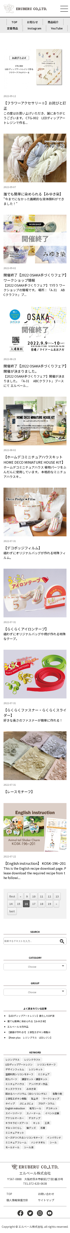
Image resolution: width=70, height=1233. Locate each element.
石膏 (42, 1127)
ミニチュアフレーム (15, 1142)
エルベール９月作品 (17, 1026)
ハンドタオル (38, 1142)
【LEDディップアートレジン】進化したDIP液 (30, 1015)
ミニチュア (44, 1074)
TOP (14, 22)
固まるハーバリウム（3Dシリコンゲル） (26, 1093)
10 (33, 896)
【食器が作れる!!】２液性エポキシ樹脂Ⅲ (29, 1032)
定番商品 (12, 28)
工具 (47, 1122)
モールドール (12, 1147)
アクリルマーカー (14, 1118)
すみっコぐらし (13, 1127)
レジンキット (36, 1069)
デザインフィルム (14, 1069)
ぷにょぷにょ (26, 1103)
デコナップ (34, 1118)
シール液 (28, 1147)
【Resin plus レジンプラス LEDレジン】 (29, 1037)
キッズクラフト (13, 1088)
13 (57, 896)
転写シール (35, 1108)
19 (49, 904)
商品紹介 (53, 22)
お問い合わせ (46, 1194)
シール (53, 1142)
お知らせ (32, 22)
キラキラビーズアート (16, 1122)
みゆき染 (31, 1088)
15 (18, 904)
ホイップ (10, 1103)
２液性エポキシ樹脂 (15, 1098)
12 (49, 896)
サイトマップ (46, 1200)
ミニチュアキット (14, 1132)
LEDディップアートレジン (18, 1064)
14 (10, 904)
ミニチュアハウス (14, 1084)
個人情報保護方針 (17, 1200)
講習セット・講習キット (34, 1079)
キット (36, 1122)
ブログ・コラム (46, 1103)
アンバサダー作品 (38, 1084)
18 (41, 904)
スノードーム (33, 1113)
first (12, 896)
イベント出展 (52, 1113)
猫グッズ (31, 1127)
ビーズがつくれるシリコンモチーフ (23, 1137)
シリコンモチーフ (46, 1064)
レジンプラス (12, 1059)
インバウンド (54, 1137)
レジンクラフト (32, 1059)
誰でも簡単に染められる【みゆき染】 (27, 1021)
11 (41, 896)
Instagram (34, 28)
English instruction (15, 1108)
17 (33, 904)
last (12, 911)
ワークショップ (51, 1098)
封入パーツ (11, 1079)
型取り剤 (57, 1093)
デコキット (52, 1108)
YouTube (57, 28)
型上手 (34, 1098)
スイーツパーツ (13, 1113)
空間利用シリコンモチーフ (19, 1074)
